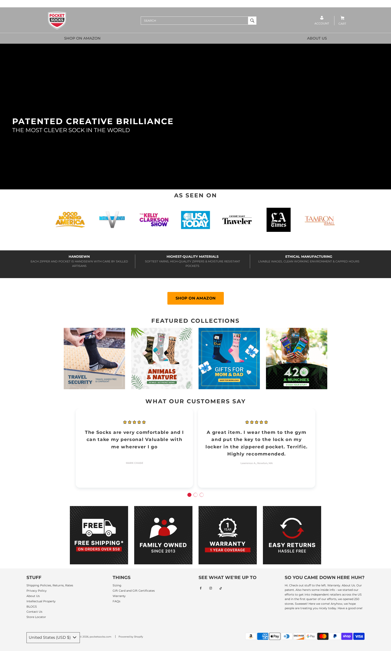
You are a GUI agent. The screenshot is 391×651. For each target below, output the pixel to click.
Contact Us (34, 611)
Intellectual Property (41, 601)
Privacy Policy (36, 590)
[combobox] (194, 21)
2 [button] (195, 495)
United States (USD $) (50, 637)
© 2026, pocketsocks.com (95, 636)
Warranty (119, 596)
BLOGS (31, 606)
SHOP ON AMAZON (82, 38)
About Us (33, 596)
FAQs (116, 601)
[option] (134, 448)
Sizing (117, 585)
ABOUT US (317, 38)
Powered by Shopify (131, 636)
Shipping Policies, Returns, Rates (49, 585)
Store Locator (36, 617)
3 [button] (202, 495)
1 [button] (189, 495)
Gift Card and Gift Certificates (134, 590)
